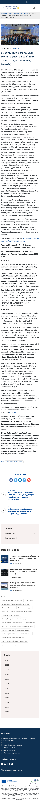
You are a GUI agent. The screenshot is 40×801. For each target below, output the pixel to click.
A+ (31, 2)
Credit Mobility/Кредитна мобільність (15, 604)
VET (5, 626)
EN (38, 2)
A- (27, 2)
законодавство (23, 630)
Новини (16, 48)
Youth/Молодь (8, 630)
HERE (5, 611)
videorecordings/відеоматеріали (21, 626)
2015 (7, 712)
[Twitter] (15, 480)
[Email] (29, 480)
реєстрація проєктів (9, 645)
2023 (7, 674)
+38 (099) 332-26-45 (9, 747)
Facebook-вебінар (24, 608)
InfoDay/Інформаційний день (21, 611)
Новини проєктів (11, 538)
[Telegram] (24, 480)
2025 (7, 665)
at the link (12, 412)
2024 (7, 670)
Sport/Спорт (30, 622)
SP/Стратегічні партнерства (12, 622)
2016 (7, 707)
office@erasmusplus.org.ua (11, 753)
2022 (7, 679)
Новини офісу (10, 533)
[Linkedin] (20, 480)
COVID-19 (29, 600)
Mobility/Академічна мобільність (14, 619)
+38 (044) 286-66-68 (9, 750)
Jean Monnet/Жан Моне (14, 462)
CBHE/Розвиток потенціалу (12, 600)
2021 (7, 684)
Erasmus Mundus (8, 608)
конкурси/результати (10, 634)
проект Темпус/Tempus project (13, 637)
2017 (7, 702)
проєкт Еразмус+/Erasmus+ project (14, 641)
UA (35, 2)
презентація (26, 634)
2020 (7, 688)
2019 (7, 693)
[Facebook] (11, 480)
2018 (7, 698)
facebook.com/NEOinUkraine (12, 745)
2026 (7, 660)
